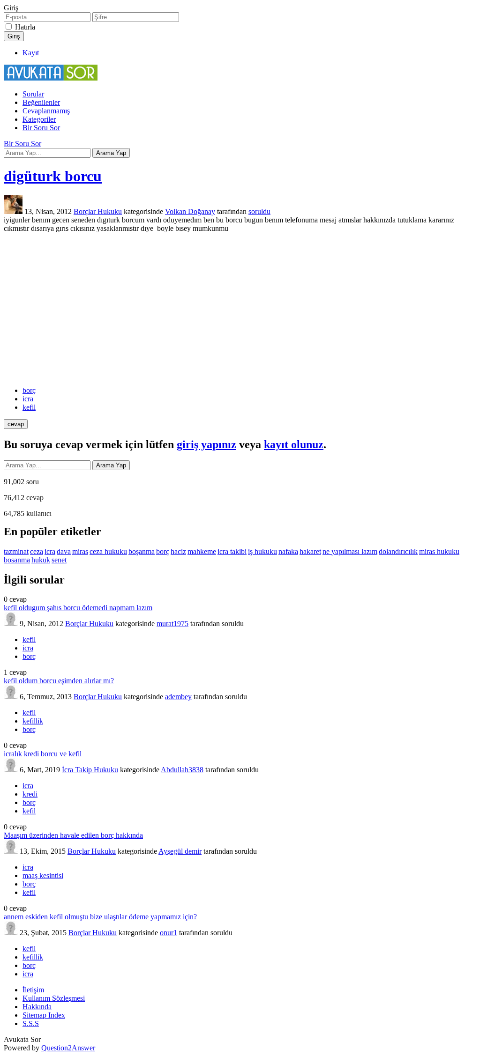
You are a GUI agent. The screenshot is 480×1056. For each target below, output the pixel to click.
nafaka (288, 551)
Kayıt (30, 53)
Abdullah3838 (182, 770)
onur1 (168, 933)
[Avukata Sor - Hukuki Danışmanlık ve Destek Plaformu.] (51, 78)
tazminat (16, 551)
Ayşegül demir (180, 851)
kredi (30, 794)
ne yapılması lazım (349, 551)
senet (59, 560)
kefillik (32, 721)
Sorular (33, 94)
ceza (36, 551)
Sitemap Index (43, 1015)
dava (64, 551)
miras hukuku (439, 551)
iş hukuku (262, 551)
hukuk (40, 560)
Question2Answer (68, 1048)
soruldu (259, 211)
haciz (178, 551)
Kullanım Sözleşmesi (53, 998)
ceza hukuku (108, 551)
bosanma (17, 560)
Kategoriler (39, 119)
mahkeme (202, 551)
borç (29, 390)
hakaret (310, 551)
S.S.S (30, 1023)
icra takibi (232, 551)
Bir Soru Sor (41, 128)
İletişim (33, 990)
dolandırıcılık (398, 551)
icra (27, 399)
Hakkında (37, 1007)
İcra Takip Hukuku (90, 770)
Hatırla (25, 27)
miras (80, 551)
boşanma (141, 551)
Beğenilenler (41, 102)
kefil (29, 407)
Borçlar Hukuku (98, 211)
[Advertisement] (240, 309)
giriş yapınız (206, 444)
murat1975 (172, 624)
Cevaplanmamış (46, 111)
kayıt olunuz (293, 444)
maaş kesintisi (42, 875)
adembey (178, 697)
